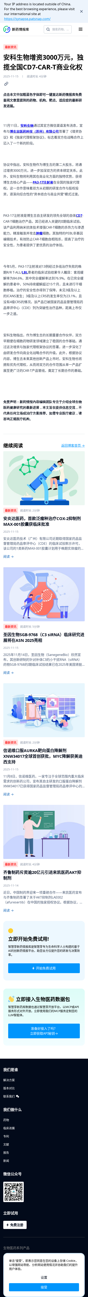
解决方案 (9, 1080)
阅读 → (8, 556)
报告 (6, 1152)
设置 (44, 1277)
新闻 (6, 1161)
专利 (6, 1136)
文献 (6, 1144)
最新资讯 (10, 47)
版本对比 (9, 1088)
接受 (44, 1287)
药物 (6, 1120)
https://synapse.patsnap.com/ (27, 19)
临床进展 (9, 1128)
